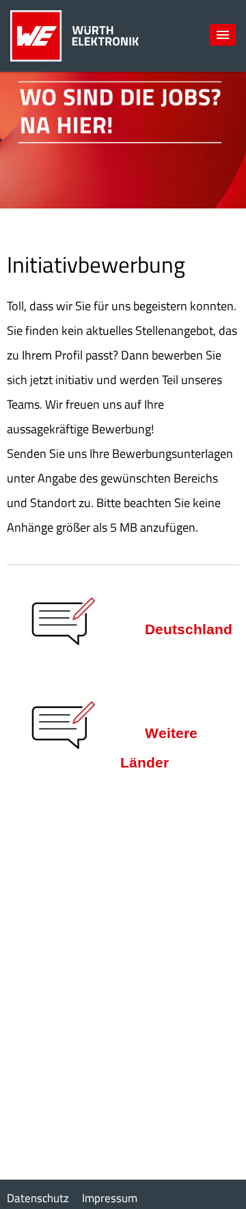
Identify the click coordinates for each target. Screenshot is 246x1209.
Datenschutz (38, 1198)
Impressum (109, 1198)
